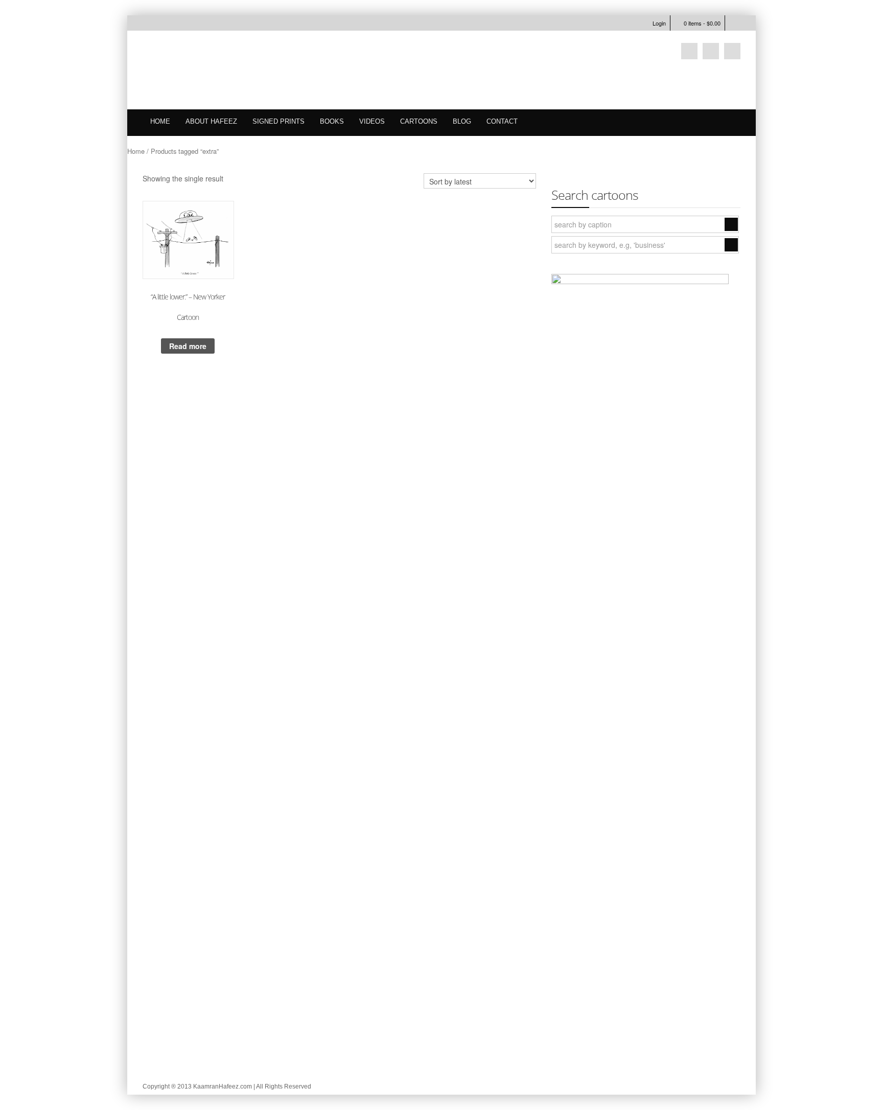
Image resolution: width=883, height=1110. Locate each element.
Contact (502, 121)
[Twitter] (689, 51)
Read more (187, 346)
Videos (372, 121)
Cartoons (418, 121)
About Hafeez (211, 121)
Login (659, 23)
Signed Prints (278, 121)
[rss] (732, 51)
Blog (462, 121)
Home (160, 121)
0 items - (702, 23)
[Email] (711, 51)
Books (332, 121)
